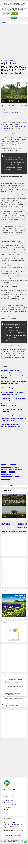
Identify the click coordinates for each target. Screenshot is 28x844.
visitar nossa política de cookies (14, 9)
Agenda (8, 812)
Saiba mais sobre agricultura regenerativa (13, 415)
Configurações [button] (6, 13)
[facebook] (4, 789)
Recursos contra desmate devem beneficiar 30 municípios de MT (22, 525)
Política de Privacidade (10, 841)
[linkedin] (10, 789)
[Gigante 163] (14, 19)
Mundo (8, 809)
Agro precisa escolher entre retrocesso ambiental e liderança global (13, 515)
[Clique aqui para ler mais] (13, 500)
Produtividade (9, 800)
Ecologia (8, 802)
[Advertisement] (14, 42)
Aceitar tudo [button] (14, 13)
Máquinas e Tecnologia (12, 805)
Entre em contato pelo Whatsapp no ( (13, 826)
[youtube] (14, 789)
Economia (8, 807)
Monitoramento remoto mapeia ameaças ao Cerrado (7, 524)
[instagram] (7, 789)
